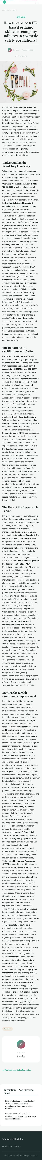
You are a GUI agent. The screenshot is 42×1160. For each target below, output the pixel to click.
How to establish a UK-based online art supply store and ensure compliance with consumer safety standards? (19, 1105)
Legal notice (7, 1146)
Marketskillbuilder (12, 1139)
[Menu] (37, 2)
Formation (13, 10)
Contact (17, 1146)
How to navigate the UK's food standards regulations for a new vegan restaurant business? (20, 1116)
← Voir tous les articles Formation (16, 1070)
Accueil (5, 10)
